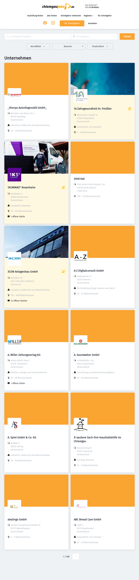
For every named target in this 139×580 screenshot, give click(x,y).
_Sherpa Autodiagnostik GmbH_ (27, 107)
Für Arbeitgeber (105, 16)
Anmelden (92, 23)
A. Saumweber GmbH (86, 354)
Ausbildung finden (35, 16)
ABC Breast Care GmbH (87, 519)
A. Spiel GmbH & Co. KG (22, 437)
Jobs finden (52, 16)
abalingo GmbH (17, 519)
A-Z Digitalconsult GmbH (89, 270)
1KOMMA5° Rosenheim (21, 187)
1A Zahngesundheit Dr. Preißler (93, 108)
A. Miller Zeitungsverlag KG (24, 354)
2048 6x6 (79, 178)
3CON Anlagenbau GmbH (23, 271)
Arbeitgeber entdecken (71, 16)
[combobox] (37, 36)
